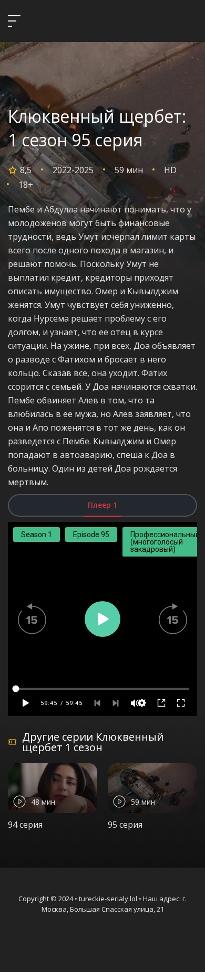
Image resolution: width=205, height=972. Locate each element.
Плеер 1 (102, 505)
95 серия (125, 824)
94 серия (25, 824)
